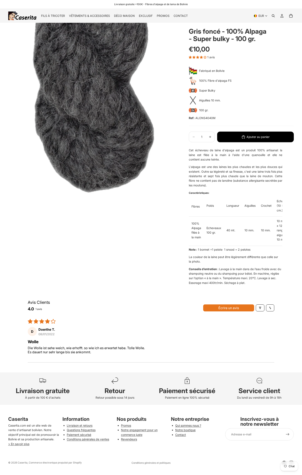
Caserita (23, 462)
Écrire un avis (228, 308)
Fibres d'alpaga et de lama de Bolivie (166, 4)
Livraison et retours (79, 425)
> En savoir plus (18, 444)
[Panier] (290, 15)
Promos (126, 425)
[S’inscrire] (287, 434)
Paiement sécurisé (79, 434)
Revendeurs (129, 439)
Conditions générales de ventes (88, 439)
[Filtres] (260, 307)
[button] (198, 57)
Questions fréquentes (81, 430)
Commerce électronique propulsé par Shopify (55, 462)
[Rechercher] (273, 15)
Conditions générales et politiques (151, 462)
